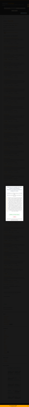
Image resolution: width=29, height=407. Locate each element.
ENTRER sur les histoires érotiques (14, 214)
